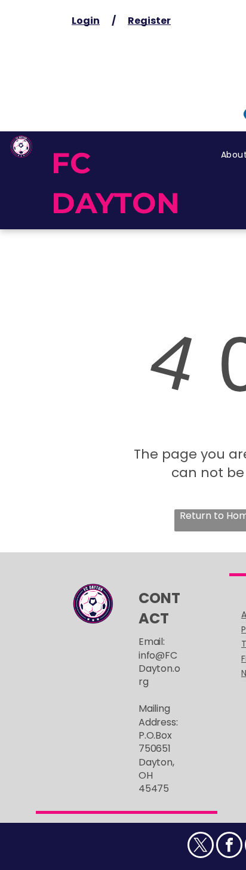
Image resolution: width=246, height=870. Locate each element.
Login (86, 20)
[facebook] (229, 846)
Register (149, 20)
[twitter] (200, 846)
